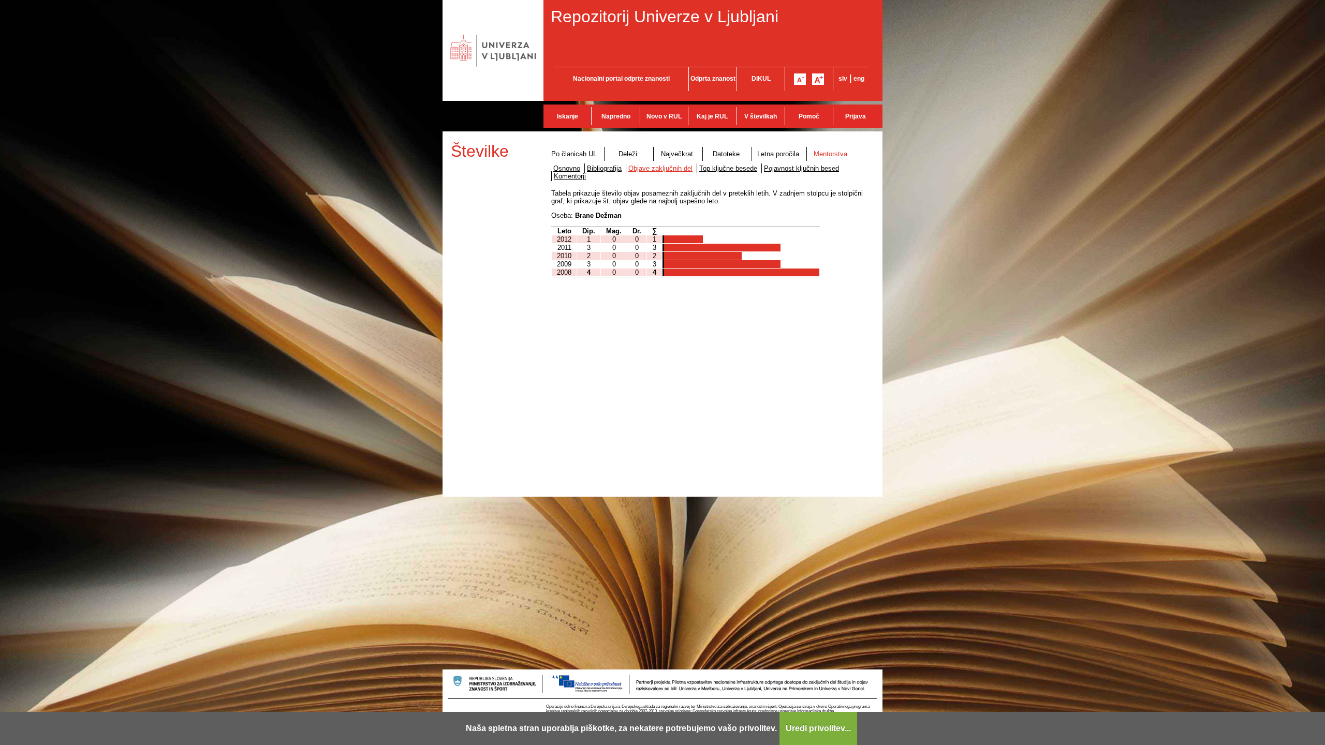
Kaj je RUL (712, 116)
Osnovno (566, 168)
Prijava (855, 116)
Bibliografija (604, 168)
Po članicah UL (574, 154)
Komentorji (570, 176)
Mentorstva (830, 154)
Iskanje (567, 116)
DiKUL (761, 78)
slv (842, 78)
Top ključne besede (728, 168)
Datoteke (726, 154)
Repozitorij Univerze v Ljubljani (664, 16)
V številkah (760, 116)
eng (858, 78)
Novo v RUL (664, 116)
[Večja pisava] (818, 79)
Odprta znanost (712, 78)
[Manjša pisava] (800, 79)
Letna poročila (778, 154)
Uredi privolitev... (818, 728)
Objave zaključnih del (660, 168)
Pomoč (809, 116)
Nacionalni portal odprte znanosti (621, 78)
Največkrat (677, 154)
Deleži (628, 154)
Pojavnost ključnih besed (801, 168)
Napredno (615, 116)
